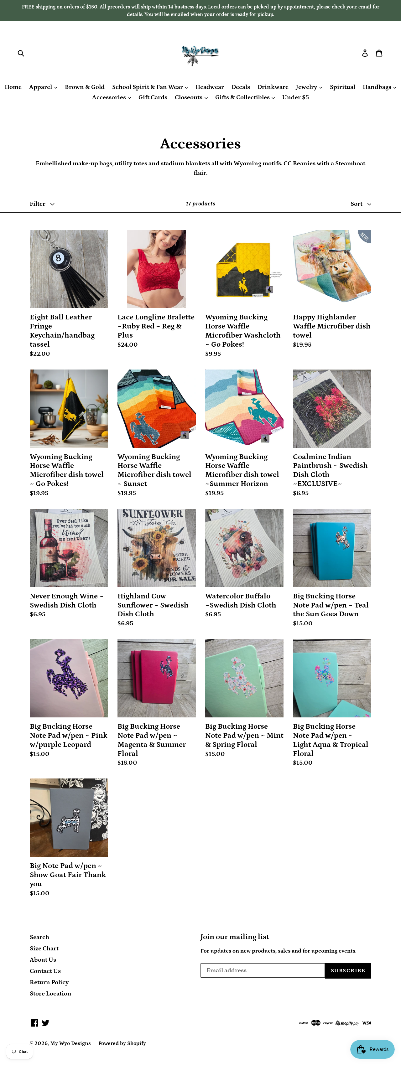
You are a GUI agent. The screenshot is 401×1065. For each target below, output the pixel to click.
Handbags (378, 87)
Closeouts (189, 97)
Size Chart (44, 948)
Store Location (50, 993)
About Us (43, 959)
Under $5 (295, 97)
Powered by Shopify (122, 1043)
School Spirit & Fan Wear (148, 87)
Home (13, 87)
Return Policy (49, 982)
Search (39, 937)
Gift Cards (152, 97)
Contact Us (45, 971)
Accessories (109, 97)
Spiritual (342, 87)
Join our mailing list (234, 937)
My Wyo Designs (70, 1043)
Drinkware (273, 87)
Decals (241, 87)
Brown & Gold (85, 87)
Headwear (209, 87)
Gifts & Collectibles (243, 97)
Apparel (41, 87)
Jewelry (307, 87)
